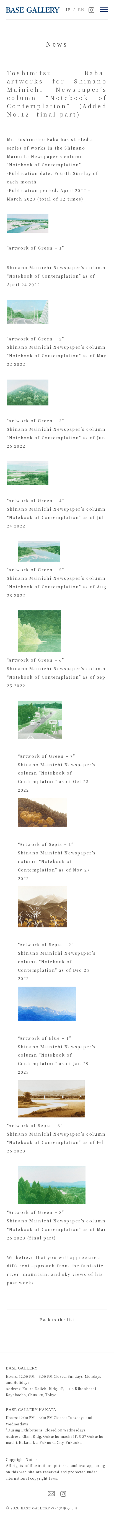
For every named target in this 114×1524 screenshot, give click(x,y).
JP (68, 9)
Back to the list (57, 1319)
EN (81, 9)
